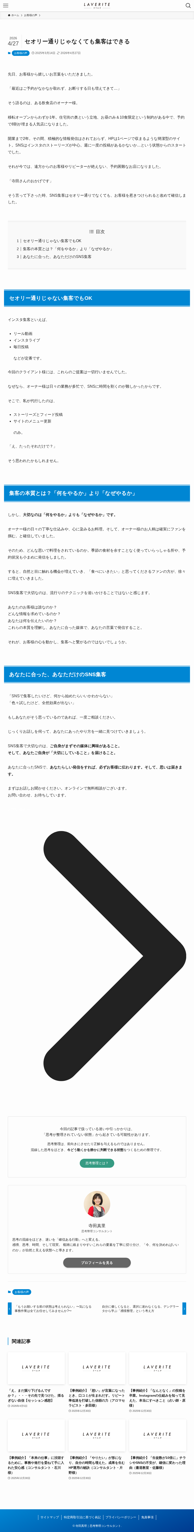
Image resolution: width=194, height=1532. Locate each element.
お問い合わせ (19, 810)
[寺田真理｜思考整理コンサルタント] (97, 5)
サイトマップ (49, 1517)
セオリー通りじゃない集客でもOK (52, 241)
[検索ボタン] (188, 5)
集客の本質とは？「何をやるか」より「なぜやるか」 (68, 249)
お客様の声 (20, 53)
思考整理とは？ (97, 1163)
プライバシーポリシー (121, 1517)
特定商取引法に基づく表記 (82, 1517)
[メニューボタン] (5, 5)
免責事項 (147, 1517)
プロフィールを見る (97, 1263)
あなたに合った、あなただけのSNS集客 (57, 257)
